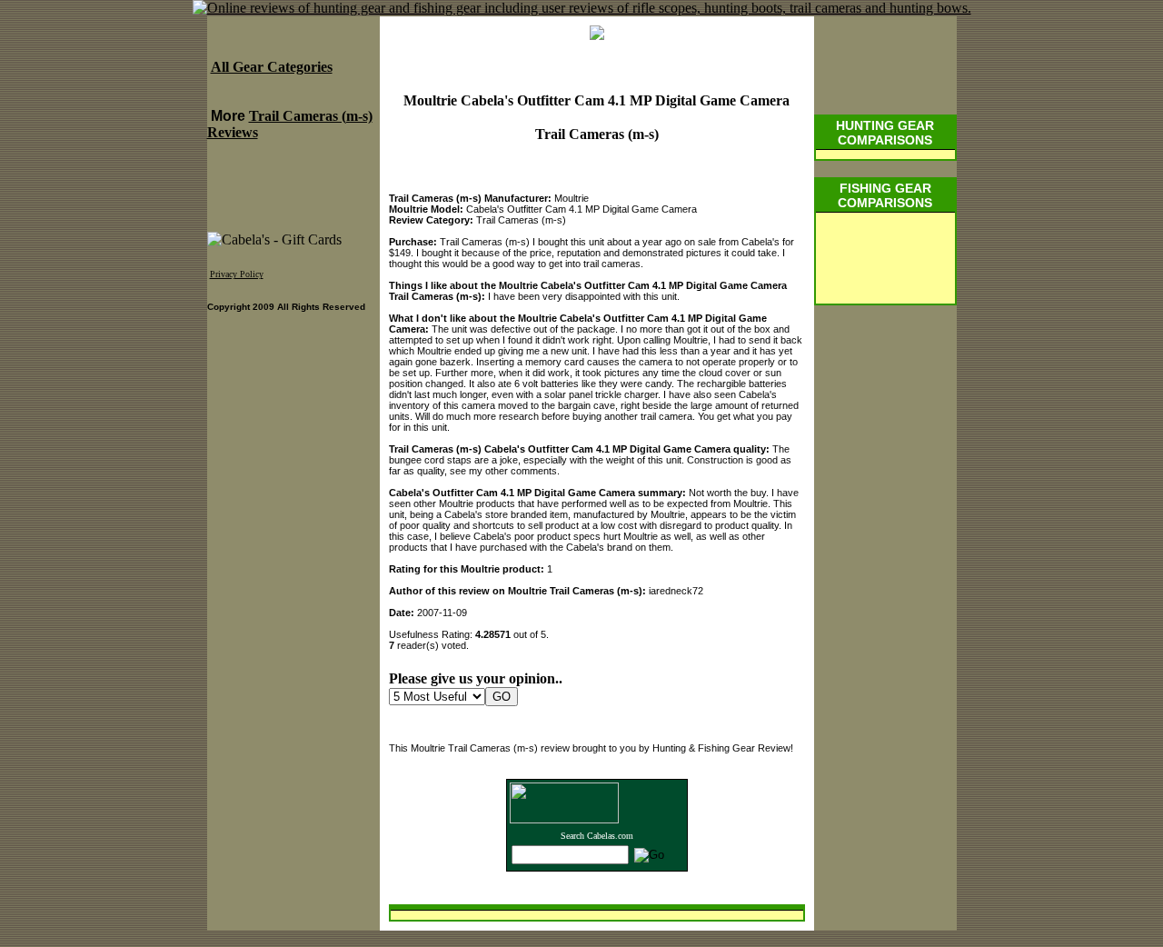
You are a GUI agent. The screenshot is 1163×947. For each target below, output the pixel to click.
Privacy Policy (236, 274)
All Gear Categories (272, 67)
